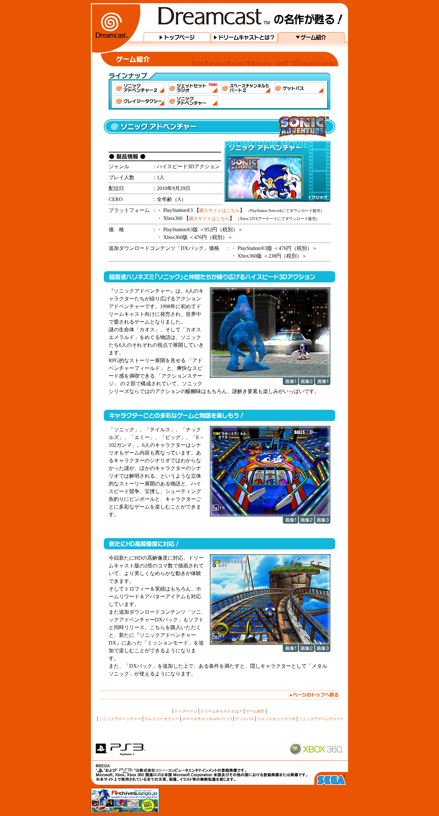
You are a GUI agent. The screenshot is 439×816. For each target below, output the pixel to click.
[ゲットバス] (299, 88)
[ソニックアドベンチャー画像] (270, 376)
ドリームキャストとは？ (221, 711)
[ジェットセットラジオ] (193, 88)
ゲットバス (244, 719)
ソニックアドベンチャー (120, 719)
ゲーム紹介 (255, 711)
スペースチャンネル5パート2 (207, 719)
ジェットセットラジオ (276, 719)
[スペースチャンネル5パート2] (246, 88)
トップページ (185, 711)
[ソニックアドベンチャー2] (140, 88)
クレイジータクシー (161, 719)
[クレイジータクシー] (140, 100)
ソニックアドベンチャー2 (321, 719)
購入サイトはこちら (219, 210)
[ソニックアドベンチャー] (193, 100)
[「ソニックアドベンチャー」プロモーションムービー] (277, 171)
